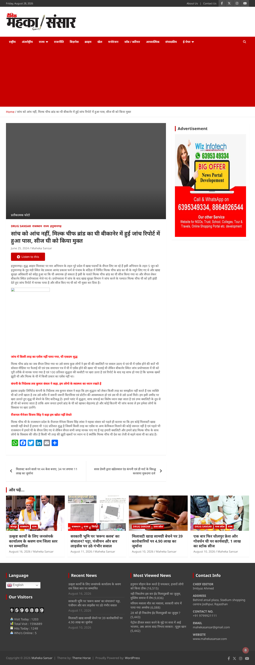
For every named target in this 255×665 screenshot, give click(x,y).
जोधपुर (13, 526)
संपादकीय (171, 42)
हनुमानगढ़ (55, 226)
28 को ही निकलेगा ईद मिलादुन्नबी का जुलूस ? (155, 613)
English (18, 585)
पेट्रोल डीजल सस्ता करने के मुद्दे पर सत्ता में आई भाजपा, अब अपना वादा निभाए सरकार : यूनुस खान (158, 624)
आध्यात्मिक (152, 42)
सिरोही (95, 526)
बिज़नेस (74, 42)
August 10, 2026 (142, 551)
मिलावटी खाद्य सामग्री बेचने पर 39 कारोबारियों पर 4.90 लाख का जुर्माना (157, 541)
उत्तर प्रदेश (158, 526)
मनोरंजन (113, 42)
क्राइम (88, 42)
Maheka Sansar (41, 248)
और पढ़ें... (17, 490)
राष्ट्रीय (12, 42)
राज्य (42, 42)
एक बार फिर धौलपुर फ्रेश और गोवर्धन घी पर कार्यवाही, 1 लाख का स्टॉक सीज (217, 541)
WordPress (132, 658)
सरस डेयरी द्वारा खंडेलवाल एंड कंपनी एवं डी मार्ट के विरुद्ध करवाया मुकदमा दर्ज (125, 471)
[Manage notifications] (245, 650)
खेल (99, 42)
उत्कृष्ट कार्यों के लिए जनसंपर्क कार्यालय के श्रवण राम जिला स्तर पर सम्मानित (33, 541)
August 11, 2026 (81, 551)
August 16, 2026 (19, 551)
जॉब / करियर (132, 42)
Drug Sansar (21, 226)
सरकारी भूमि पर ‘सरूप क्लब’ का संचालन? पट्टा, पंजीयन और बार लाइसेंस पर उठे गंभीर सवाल (95, 541)
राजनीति (59, 42)
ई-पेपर (186, 42)
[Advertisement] (127, 77)
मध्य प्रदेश (220, 526)
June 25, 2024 (20, 248)
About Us (192, 3)
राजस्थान (37, 226)
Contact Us (209, 3)
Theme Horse (81, 658)
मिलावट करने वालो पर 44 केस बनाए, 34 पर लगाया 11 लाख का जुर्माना (46, 471)
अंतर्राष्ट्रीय (27, 42)
